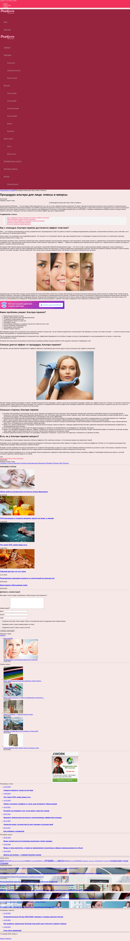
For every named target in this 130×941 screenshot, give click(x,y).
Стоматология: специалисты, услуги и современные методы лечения (29, 907)
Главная (2, 190)
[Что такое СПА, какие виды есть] (17, 541)
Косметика (10, 131)
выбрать (28, 861)
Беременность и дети (12, 161)
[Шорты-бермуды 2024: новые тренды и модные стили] (13, 746)
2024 (2, 861)
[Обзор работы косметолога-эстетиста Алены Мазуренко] (17, 488)
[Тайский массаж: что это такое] (17, 568)
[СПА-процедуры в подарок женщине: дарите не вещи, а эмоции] (17, 515)
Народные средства (13, 70)
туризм (125, 861)
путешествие (98, 861)
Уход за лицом (11, 93)
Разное (6, 176)
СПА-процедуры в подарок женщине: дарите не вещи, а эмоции (27, 518)
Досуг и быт (8, 138)
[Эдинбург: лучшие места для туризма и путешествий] (13, 729)
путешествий (106, 861)
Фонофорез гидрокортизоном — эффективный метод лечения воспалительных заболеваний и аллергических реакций (51, 873)
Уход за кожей (11, 101)
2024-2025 (8, 861)
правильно (85, 861)
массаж (55, 861)
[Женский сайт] (9, 13)
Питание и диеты (10, 169)
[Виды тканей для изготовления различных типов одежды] (13, 679)
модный (72, 861)
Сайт (1, 618)
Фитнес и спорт (12, 78)
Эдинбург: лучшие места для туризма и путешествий (21, 731)
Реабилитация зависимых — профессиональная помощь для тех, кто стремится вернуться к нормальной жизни (47, 898)
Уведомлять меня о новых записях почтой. (16, 627)
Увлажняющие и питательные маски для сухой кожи (21, 659)
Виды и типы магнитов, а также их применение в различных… (24, 697)
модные (67, 861)
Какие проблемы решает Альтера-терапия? (21, 219)
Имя (2, 611)
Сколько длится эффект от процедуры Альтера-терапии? (26, 221)
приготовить (91, 861)
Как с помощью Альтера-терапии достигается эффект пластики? (28, 217)
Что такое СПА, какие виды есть (13, 545)
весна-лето (14, 861)
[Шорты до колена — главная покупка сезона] (13, 713)
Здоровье (7, 55)
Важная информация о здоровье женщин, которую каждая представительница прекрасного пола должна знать (47, 890)
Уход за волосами (13, 108)
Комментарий (5, 608)
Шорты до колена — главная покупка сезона (18, 714)
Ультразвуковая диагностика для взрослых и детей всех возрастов (28, 882)
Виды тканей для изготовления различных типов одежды (22, 681)
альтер (2, 458)
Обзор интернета (12, 184)
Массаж (9, 123)
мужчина (78, 861)
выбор (22, 861)
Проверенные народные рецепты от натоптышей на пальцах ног (27, 578)
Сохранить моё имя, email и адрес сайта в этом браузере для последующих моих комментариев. (34, 621)
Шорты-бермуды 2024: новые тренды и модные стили (21, 748)
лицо (6, 458)
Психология (11, 63)
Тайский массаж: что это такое (13, 571)
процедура (19, 458)
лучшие (49, 860)
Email (2, 614)
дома (32, 861)
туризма (4, 863)
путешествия (116, 861)
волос (19, 861)
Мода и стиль (11, 154)
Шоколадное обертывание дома (13, 585)
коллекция (38, 861)
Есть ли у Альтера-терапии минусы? (19, 224)
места (61, 860)
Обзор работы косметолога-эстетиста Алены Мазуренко (24, 492)
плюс (14, 458)
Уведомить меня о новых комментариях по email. (18, 624)
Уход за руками (12, 116)
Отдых (9, 146)
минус (10, 458)
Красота (7, 85)
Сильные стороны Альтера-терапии (19, 222)
